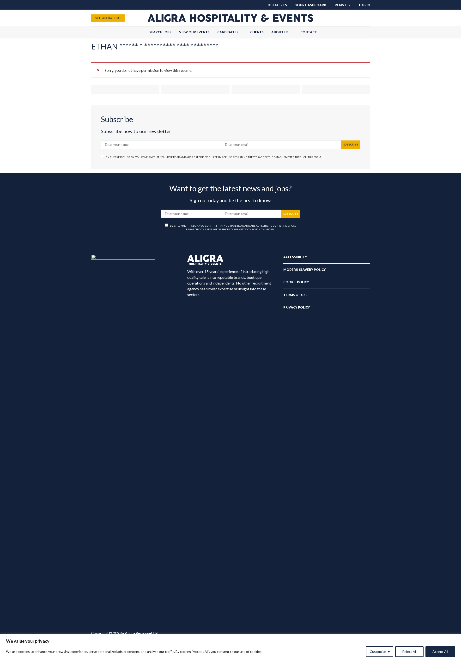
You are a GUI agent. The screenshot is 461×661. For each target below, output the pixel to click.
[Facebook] (343, 18)
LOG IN (364, 5)
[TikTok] (335, 18)
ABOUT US (280, 32)
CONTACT (308, 32)
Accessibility (295, 257)
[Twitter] (351, 18)
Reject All (409, 651)
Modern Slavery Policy (304, 270)
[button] (368, 32)
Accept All (440, 651)
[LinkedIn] (366, 18)
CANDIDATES (227, 32)
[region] (230, 647)
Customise (378, 651)
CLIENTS (257, 32)
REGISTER (343, 5)
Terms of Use (295, 295)
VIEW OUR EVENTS (194, 32)
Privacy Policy (296, 307)
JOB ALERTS (277, 5)
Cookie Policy (296, 282)
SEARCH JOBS (160, 32)
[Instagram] (358, 18)
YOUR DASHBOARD (310, 5)
